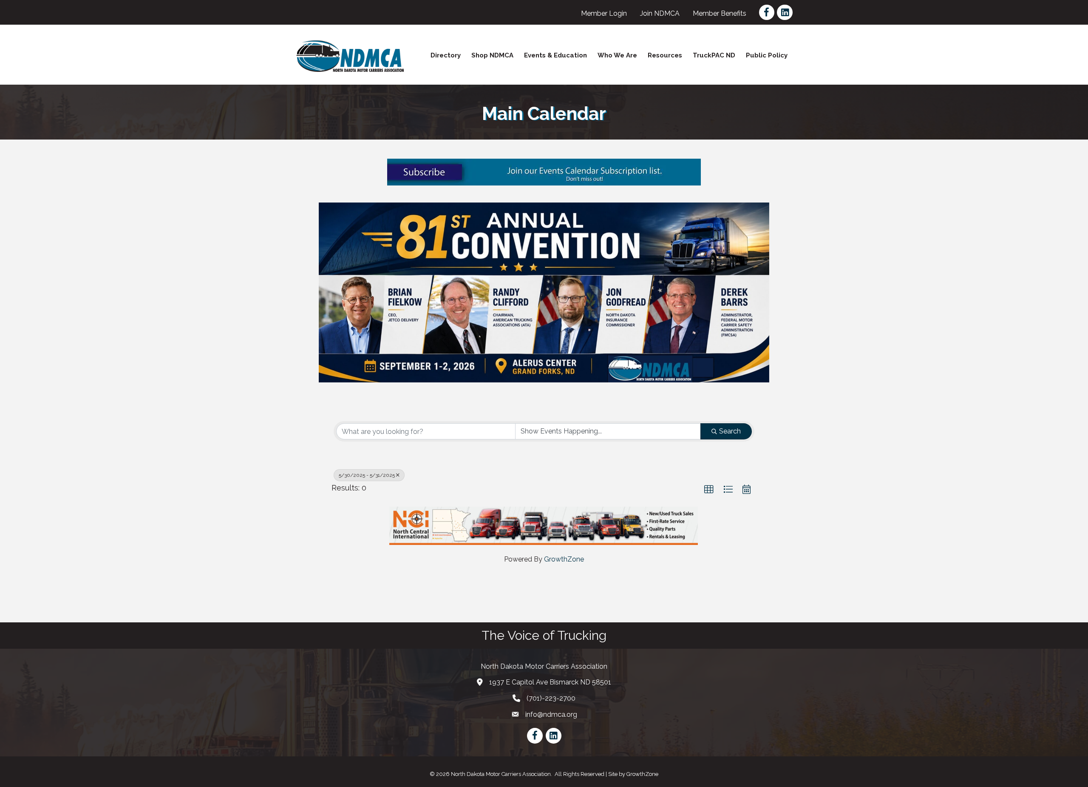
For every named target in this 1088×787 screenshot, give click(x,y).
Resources (665, 55)
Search (730, 431)
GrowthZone (564, 559)
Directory (446, 55)
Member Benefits (719, 13)
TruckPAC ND (714, 55)
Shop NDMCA (492, 55)
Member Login (604, 13)
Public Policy (767, 55)
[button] (708, 489)
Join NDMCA (660, 13)
